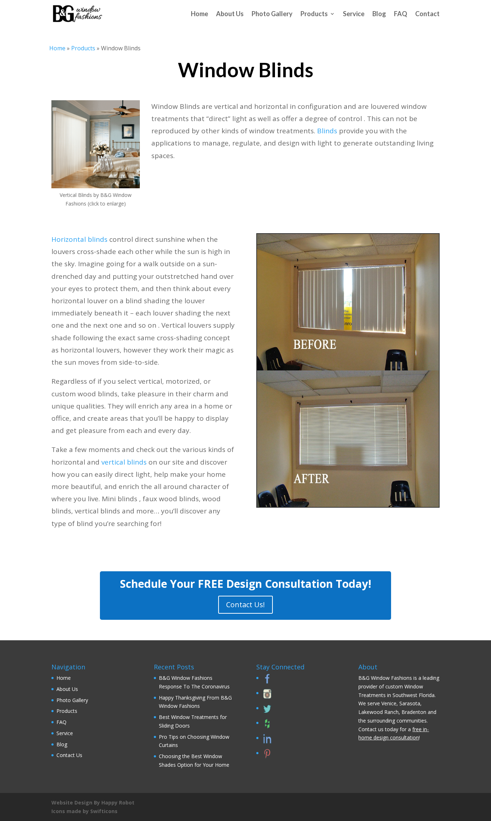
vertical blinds (124, 462)
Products (314, 14)
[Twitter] (266, 712)
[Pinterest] (266, 756)
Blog (379, 14)
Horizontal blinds (79, 239)
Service (353, 14)
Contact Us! (245, 604)
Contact (427, 14)
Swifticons (104, 811)
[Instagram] (266, 696)
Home (199, 14)
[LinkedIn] (266, 741)
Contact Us (69, 755)
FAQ (400, 14)
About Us (230, 14)
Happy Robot (117, 802)
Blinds (327, 130)
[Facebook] (266, 681)
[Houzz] (266, 726)
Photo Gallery (272, 14)
